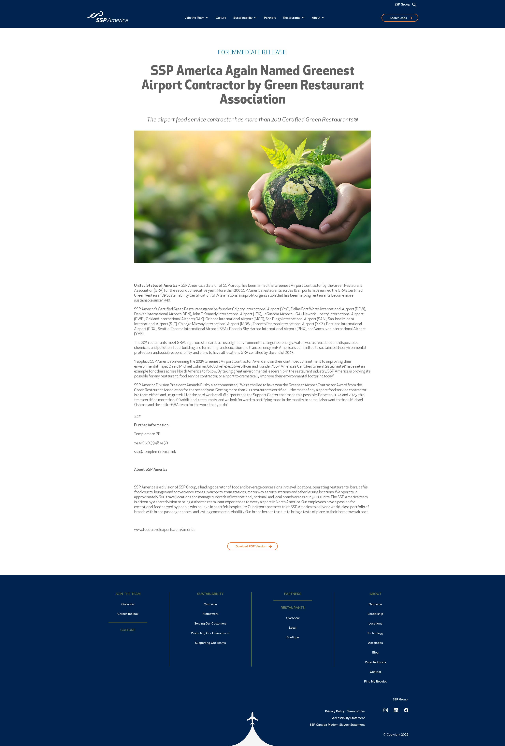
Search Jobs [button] (398, 18)
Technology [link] (375, 633)
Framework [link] (210, 614)
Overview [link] (128, 604)
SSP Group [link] (402, 4)
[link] (107, 16)
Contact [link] (375, 671)
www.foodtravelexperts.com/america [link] (164, 530)
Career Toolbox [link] (127, 614)
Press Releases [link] (375, 662)
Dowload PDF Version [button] (251, 546)
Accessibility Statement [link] (348, 718)
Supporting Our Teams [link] (210, 642)
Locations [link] (375, 623)
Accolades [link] (375, 642)
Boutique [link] (292, 637)
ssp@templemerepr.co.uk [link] (155, 452)
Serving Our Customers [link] (210, 623)
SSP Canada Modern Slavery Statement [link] (337, 724)
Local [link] (292, 627)
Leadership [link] (375, 614)
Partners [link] (270, 17)
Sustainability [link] (242, 17)
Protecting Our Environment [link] (210, 633)
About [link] (316, 17)
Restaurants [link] (291, 17)
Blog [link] (375, 652)
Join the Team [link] (194, 17)
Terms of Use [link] (356, 711)
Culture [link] (221, 17)
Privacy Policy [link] (335, 711)
